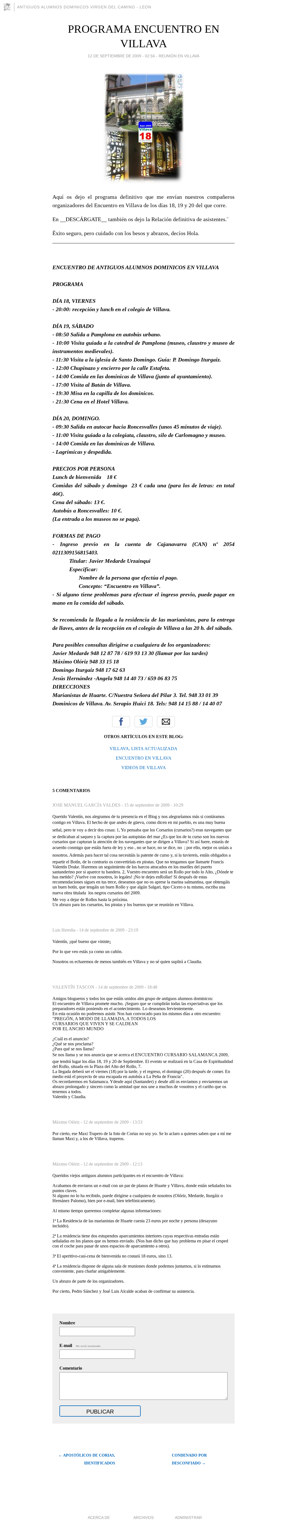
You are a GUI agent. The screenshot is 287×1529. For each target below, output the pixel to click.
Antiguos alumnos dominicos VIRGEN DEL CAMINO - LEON (84, 7)
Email (166, 721)
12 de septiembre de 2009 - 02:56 (121, 56)
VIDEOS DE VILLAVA (143, 767)
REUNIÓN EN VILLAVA (179, 56)
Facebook (121, 721)
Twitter (143, 721)
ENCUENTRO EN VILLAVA (144, 758)
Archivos (143, 1517)
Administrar (188, 1517)
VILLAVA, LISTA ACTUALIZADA (143, 748)
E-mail (80, 1345)
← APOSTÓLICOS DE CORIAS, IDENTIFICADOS (86, 1459)
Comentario (70, 1368)
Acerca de (99, 1517)
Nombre (67, 1322)
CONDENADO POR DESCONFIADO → (189, 1459)
